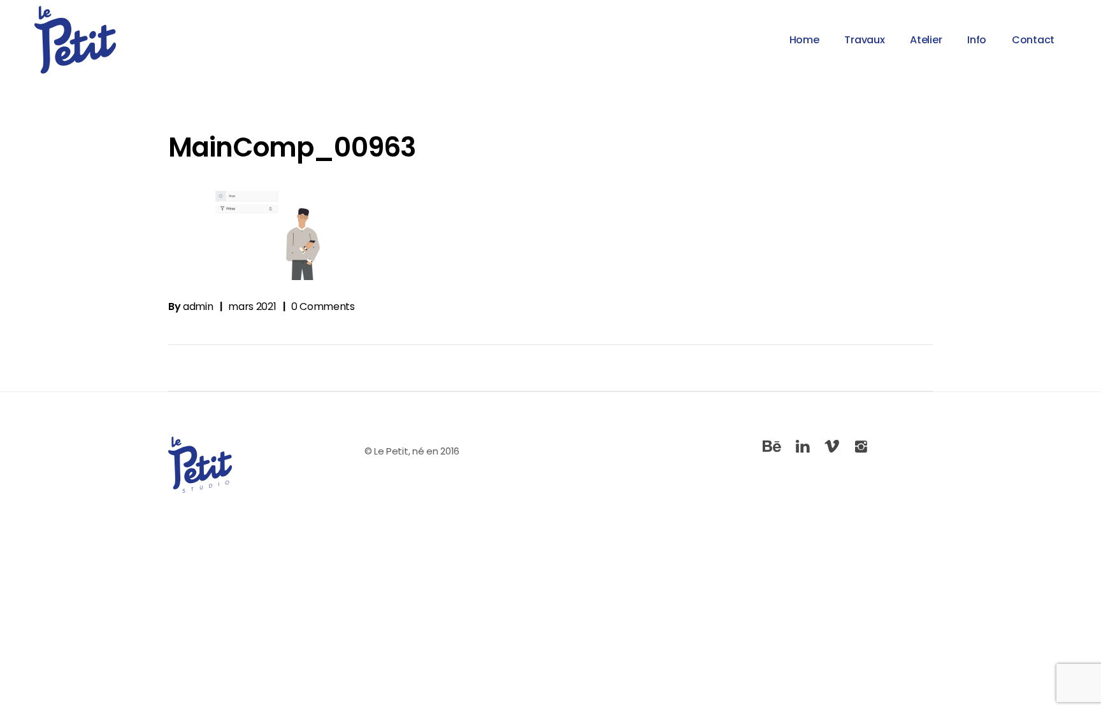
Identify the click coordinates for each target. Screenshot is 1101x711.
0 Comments (323, 306)
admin (198, 306)
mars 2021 (252, 306)
